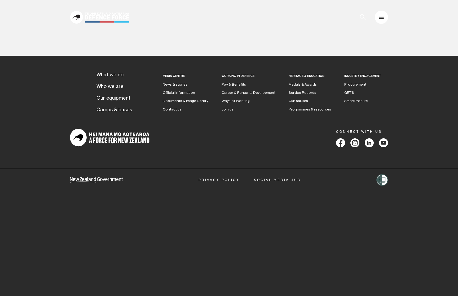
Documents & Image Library (185, 101)
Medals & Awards (303, 84)
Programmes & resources (310, 109)
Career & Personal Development (248, 92)
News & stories (175, 84)
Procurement (355, 84)
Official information (179, 92)
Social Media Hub (277, 180)
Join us (227, 109)
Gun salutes (298, 101)
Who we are (110, 86)
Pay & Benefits (234, 84)
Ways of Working (236, 101)
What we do (110, 74)
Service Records (302, 92)
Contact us (172, 109)
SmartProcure (356, 101)
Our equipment (113, 98)
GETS (349, 92)
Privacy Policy (219, 180)
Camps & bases (114, 109)
